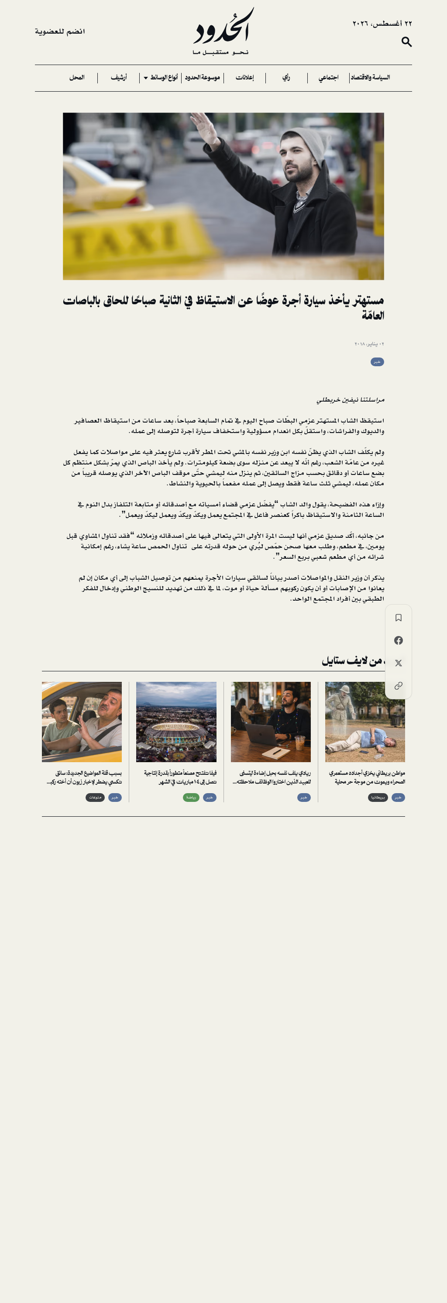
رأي (286, 78)
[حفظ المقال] (398, 617)
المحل (76, 78)
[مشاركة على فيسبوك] (398, 640)
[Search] (407, 42)
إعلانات (245, 78)
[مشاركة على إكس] (398, 663)
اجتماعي (328, 78)
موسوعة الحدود (202, 78)
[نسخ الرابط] (398, 685)
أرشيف (119, 78)
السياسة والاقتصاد (370, 78)
